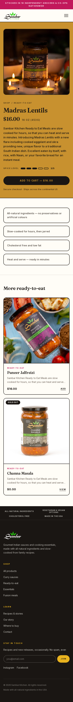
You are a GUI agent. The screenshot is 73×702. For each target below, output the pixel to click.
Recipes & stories (13, 613)
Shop (6, 103)
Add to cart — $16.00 (36, 180)
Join (63, 659)
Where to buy (11, 625)
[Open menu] (66, 15)
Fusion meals (10, 595)
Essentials (8, 589)
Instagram (8, 667)
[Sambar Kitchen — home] (12, 15)
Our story (8, 619)
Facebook (22, 667)
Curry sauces (10, 577)
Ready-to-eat (10, 583)
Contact (7, 631)
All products (10, 571)
